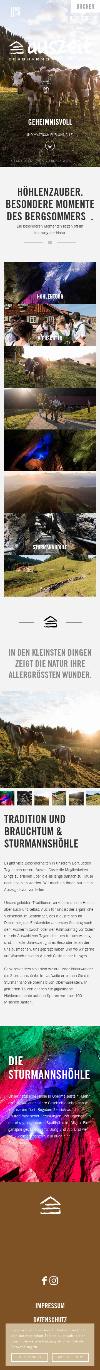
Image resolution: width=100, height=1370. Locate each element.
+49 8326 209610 (78, 18)
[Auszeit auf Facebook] (44, 1280)
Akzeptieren (70, 1357)
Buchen (85, 7)
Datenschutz (50, 1320)
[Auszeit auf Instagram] (53, 1280)
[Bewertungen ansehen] (50, 1240)
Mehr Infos (30, 1357)
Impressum (50, 1306)
